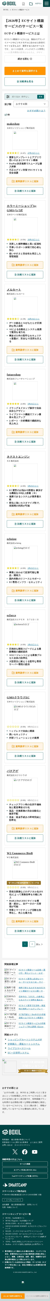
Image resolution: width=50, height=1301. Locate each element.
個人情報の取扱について (20, 1139)
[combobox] (30, 104)
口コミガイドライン (22, 1145)
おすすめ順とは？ (36, 110)
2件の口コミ (33, 568)
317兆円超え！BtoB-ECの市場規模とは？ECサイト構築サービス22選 (32, 1016)
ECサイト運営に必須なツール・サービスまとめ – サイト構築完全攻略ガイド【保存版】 (32, 981)
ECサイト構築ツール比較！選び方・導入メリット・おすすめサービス (32, 972)
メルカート (14, 289)
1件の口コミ (33, 645)
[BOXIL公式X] (15, 1152)
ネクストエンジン (18, 456)
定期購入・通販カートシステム (24, 1044)
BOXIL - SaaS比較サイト (15, 1218)
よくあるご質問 (36, 1142)
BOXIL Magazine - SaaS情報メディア (20, 1221)
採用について (32, 1204)
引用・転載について (10, 1207)
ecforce (11, 615)
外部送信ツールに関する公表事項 (15, 1142)
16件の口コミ (34, 319)
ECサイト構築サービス (21, 10)
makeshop (13, 123)
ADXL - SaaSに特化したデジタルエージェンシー (24, 1242)
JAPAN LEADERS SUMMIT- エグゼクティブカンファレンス (26, 1227)
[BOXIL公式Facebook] (25, 1152)
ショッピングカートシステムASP (25, 1039)
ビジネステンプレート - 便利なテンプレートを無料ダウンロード (25, 1238)
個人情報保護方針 (18, 1204)
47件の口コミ (34, 153)
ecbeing (11, 538)
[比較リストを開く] (23, 3)
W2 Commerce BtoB (20, 853)
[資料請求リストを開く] (31, 3)
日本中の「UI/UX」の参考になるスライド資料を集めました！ (32, 999)
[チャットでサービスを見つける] (35, 1285)
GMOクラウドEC (18, 697)
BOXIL (6, 10)
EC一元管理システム (18, 1053)
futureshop (14, 374)
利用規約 (5, 1139)
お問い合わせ (7, 1145)
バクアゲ (12, 770)
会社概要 (5, 1204)
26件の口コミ (34, 240)
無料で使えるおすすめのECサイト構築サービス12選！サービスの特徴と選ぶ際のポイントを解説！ (32, 990)
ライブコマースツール (19, 1048)
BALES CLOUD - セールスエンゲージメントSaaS (24, 1234)
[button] (25, 97)
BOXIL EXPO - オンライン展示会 (18, 1223)
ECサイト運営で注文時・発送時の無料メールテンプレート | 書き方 (32, 1008)
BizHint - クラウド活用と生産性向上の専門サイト (24, 1244)
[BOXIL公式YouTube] (35, 1152)
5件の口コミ (33, 404)
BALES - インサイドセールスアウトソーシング (24, 1231)
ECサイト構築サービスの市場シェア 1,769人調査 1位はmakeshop (32, 1025)
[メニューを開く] (46, 3)
